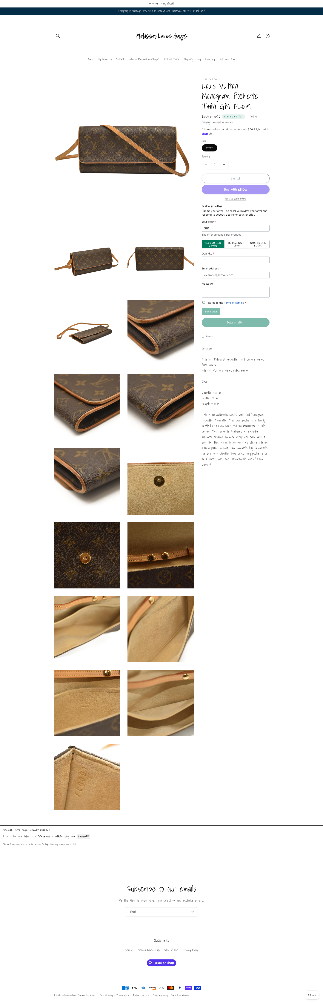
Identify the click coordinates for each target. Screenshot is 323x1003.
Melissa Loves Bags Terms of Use (158, 950)
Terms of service (234, 302)
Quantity (206, 157)
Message (207, 283)
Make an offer (233, 116)
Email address (211, 268)
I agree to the (226, 302)
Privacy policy (122, 995)
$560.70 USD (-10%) (213, 244)
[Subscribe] (192, 911)
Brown (211, 148)
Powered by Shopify (87, 995)
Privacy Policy (190, 950)
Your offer (209, 221)
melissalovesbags (69, 995)
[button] (58, 36)
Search (129, 950)
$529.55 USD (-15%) (236, 244)
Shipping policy (160, 995)
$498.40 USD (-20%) (258, 244)
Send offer (211, 311)
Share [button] (209, 336)
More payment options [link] (235, 199)
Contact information (180, 995)
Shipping (206, 123)
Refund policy (106, 995)
